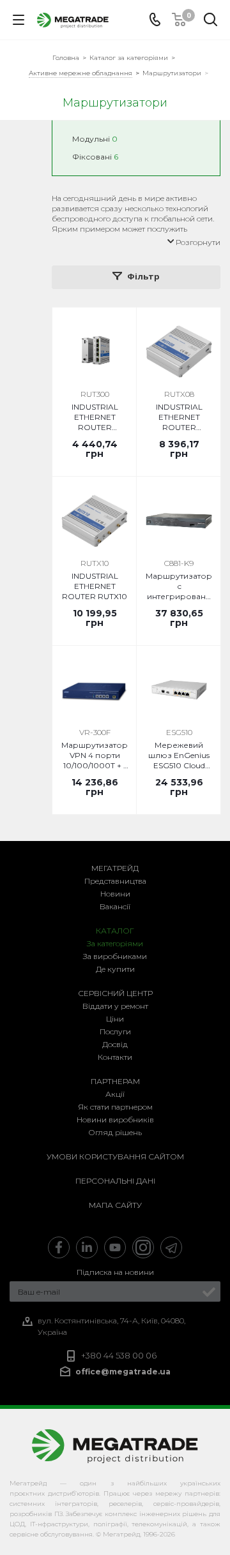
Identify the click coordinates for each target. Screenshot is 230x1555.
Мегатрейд (115, 868)
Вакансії (115, 906)
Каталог (115, 930)
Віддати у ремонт (115, 1006)
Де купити (115, 969)
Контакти (115, 1057)
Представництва (115, 881)
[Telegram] (171, 1247)
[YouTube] (115, 1247)
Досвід (115, 1044)
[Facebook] (59, 1247)
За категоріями (115, 943)
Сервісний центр (115, 993)
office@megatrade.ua (123, 1371)
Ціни (115, 1018)
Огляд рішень (115, 1132)
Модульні (95, 139)
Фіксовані (95, 156)
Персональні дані (115, 1181)
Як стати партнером (115, 1107)
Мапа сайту (115, 1205)
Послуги (115, 1031)
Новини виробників (115, 1119)
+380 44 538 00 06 (119, 1355)
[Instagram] (143, 1247)
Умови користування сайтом (115, 1156)
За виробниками (115, 956)
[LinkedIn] (87, 1247)
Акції (115, 1094)
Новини (115, 893)
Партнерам (115, 1081)
